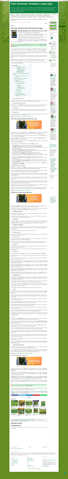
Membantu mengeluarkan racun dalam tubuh (21, 69)
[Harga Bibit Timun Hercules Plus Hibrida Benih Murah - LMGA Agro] (21, 411)
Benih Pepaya (30, 16)
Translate (52, 177)
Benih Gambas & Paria (46, 15)
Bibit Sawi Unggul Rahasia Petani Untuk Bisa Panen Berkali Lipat (14, 407)
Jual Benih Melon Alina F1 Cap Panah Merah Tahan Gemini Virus (53, 146)
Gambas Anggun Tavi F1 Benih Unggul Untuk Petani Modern (28, 415)
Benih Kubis (18, 15)
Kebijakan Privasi (30, 459)
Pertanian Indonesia (31, 466)
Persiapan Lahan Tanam (19, 79)
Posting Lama (45, 446)
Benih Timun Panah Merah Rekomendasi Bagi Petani (43, 406)
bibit (13, 420)
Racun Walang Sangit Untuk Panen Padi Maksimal (53, 164)
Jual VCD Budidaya (15, 462)
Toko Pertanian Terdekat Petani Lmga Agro (50, 460)
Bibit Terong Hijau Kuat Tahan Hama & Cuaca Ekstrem (35, 407)
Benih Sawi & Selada (39, 15)
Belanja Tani (29, 465)
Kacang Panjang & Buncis (23, 16)
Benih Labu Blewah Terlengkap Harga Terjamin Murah (24, 116)
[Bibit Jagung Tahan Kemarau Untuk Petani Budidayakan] (42, 411)
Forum (29, 461)
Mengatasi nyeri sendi (20, 71)
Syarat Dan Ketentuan (31, 460)
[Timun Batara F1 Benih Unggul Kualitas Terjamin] (29, 403)
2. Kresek (18, 92)
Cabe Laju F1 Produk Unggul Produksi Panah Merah (23, 353)
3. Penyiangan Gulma (20, 87)
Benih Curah (35, 16)
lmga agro (18, 420)
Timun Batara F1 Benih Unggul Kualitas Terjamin (28, 406)
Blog (12, 464)
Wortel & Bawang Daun (13, 16)
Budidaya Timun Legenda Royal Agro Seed (20, 78)
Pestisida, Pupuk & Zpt (42, 16)
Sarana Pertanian (49, 16)
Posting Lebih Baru (14, 446)
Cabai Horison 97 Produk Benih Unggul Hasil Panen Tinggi (21, 407)
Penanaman (17, 80)
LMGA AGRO (28, 380)
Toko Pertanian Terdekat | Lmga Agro (32, 3)
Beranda (30, 446)
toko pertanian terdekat (25, 420)
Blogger (39, 468)
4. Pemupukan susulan (21, 88)
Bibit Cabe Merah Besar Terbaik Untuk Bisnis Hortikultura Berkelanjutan (53, 159)
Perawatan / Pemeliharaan (19, 81)
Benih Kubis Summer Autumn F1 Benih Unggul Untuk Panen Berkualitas (53, 44)
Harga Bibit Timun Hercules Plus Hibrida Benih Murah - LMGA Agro (21, 415)
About (13, 458)
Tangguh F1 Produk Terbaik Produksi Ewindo (35, 414)
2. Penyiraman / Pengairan (19, 86)
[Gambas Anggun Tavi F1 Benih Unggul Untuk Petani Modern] (28, 411)
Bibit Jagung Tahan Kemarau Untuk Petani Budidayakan (42, 414)
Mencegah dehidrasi (20, 72)
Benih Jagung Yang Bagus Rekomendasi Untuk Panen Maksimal (53, 52)
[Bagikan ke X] (40, 419)
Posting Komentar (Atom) (19, 448)
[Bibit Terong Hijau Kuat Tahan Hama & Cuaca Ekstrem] (35, 403)
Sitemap (13, 465)
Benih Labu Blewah (31, 15)
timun (21, 420)
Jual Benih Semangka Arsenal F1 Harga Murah (23, 190)
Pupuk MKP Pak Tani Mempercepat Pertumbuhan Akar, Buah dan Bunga (53, 104)
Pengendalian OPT (18, 89)
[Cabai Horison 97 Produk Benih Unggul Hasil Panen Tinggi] (21, 403)
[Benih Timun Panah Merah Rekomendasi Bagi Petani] (43, 403)
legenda (16, 420)
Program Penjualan (15, 461)
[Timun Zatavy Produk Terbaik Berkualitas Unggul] (14, 411)
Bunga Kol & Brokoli (24, 15)
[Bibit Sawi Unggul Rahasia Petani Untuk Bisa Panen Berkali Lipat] (14, 403)
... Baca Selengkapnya (53, 49)
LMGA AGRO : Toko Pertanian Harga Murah (53, 198)
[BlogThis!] (39, 419)
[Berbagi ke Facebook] (41, 419)
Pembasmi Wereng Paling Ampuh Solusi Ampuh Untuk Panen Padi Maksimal (53, 169)
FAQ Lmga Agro (30, 458)
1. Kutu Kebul (19, 91)
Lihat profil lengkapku (45, 466)
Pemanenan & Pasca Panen (19, 93)
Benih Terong (12, 15)
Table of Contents (15, 65)
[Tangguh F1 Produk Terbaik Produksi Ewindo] (35, 411)
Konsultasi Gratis (14, 460)
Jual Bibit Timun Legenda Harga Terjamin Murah (20, 95)
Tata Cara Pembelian (15, 459)
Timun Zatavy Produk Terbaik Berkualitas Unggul (14, 414)
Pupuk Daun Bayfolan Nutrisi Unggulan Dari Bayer (53, 60)
